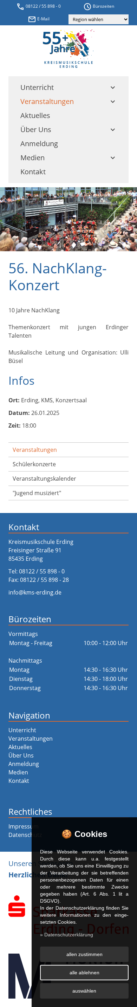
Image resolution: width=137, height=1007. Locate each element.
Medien (68, 157)
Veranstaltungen (68, 101)
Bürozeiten (98, 6)
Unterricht (68, 87)
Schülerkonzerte (34, 464)
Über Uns (68, 129)
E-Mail (39, 19)
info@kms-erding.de (34, 592)
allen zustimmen (84, 954)
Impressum (23, 826)
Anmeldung (39, 143)
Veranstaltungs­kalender (44, 478)
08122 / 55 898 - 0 (38, 6)
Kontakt (33, 171)
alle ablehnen (84, 972)
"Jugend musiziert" (37, 493)
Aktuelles (35, 115)
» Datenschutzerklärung (66, 934)
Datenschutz (25, 835)
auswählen (84, 991)
